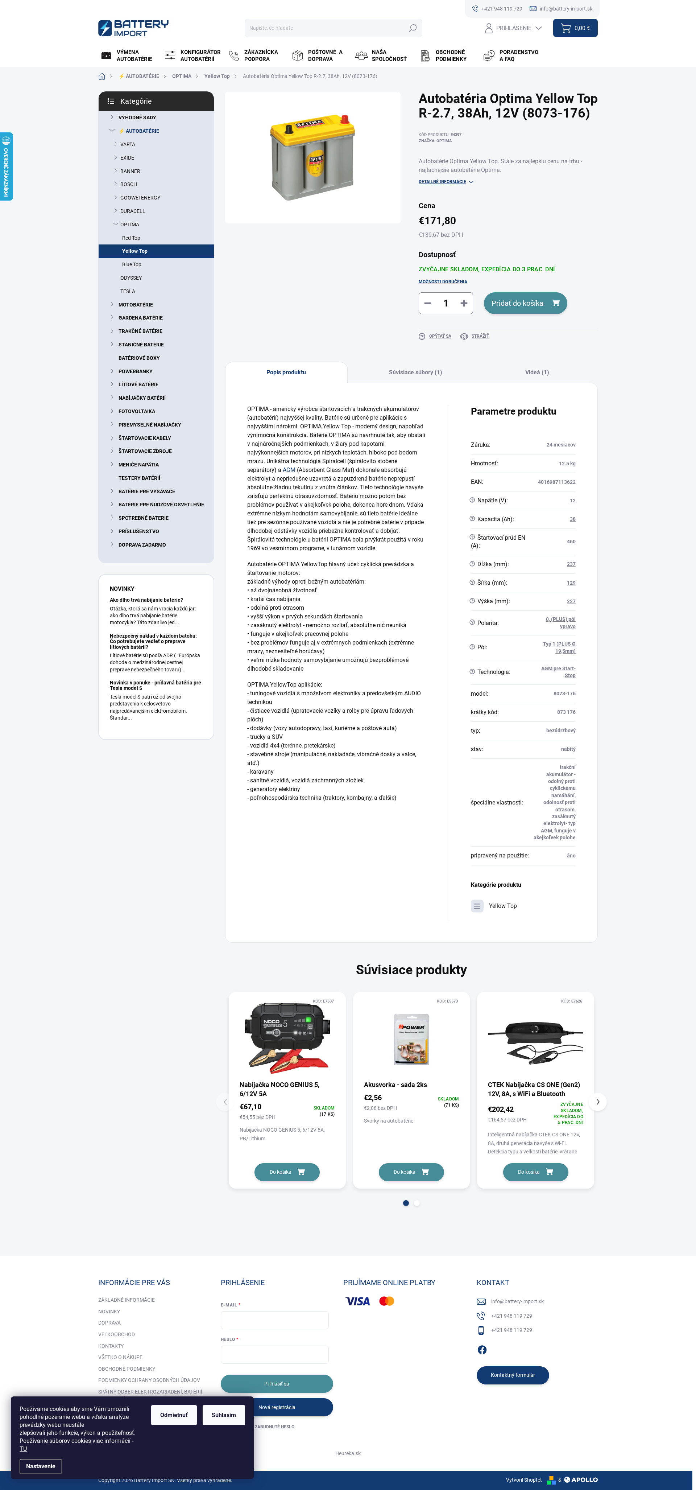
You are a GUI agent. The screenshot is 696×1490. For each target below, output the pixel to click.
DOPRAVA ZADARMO (142, 545)
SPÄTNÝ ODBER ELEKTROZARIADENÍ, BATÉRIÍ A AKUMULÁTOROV (150, 1395)
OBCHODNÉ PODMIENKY (126, 1369)
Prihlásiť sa (276, 1384)
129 (571, 583)
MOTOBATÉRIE (136, 305)
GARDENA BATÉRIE (141, 318)
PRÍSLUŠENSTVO (139, 531)
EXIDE (127, 158)
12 (573, 500)
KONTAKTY (111, 1346)
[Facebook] (482, 1348)
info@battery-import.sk (517, 1301)
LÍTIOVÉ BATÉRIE (138, 384)
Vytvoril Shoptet (524, 1480)
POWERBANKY (136, 371)
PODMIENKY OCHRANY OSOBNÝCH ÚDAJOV (149, 1380)
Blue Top (131, 264)
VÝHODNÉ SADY (137, 117)
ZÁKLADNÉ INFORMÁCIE (126, 1300)
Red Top (131, 238)
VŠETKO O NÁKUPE (120, 1357)
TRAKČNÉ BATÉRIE (140, 331)
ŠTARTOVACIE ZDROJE (145, 451)
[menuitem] (129, 56)
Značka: (435, 141)
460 (571, 541)
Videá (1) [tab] (537, 372)
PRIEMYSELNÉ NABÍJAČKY (150, 425)
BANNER (130, 171)
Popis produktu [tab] (286, 372)
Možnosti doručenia (443, 281)
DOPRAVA (109, 1323)
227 (571, 601)
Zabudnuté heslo (274, 1426)
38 (573, 519)
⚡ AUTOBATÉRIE (139, 131)
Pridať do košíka (517, 303)
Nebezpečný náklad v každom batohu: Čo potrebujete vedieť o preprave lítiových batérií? (153, 641)
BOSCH (128, 184)
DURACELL (132, 211)
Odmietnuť (174, 1415)
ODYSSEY (131, 278)
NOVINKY (109, 1311)
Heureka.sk (348, 1453)
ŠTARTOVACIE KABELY (145, 438)
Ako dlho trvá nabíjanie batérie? (146, 600)
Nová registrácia (276, 1407)
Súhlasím (224, 1415)
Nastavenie (40, 1466)
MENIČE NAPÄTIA (139, 465)
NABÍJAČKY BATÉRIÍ (142, 398)
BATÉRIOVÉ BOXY (139, 358)
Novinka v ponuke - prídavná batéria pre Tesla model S (155, 685)
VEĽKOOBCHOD (116, 1334)
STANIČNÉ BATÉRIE (141, 344)
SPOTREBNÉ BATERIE (144, 518)
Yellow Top (135, 251)
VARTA (127, 144)
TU (23, 1448)
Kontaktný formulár (513, 1375)
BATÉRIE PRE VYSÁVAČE (147, 491)
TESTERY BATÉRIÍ (139, 478)
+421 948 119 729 (511, 1316)
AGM (289, 469)
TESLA (127, 291)
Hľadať (412, 28)
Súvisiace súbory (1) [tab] (415, 372)
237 (571, 564)
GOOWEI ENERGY (140, 198)
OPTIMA (129, 224)
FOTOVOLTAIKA (137, 411)
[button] (406, 1203)
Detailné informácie (442, 181)
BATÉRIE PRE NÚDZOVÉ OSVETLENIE (161, 504)
